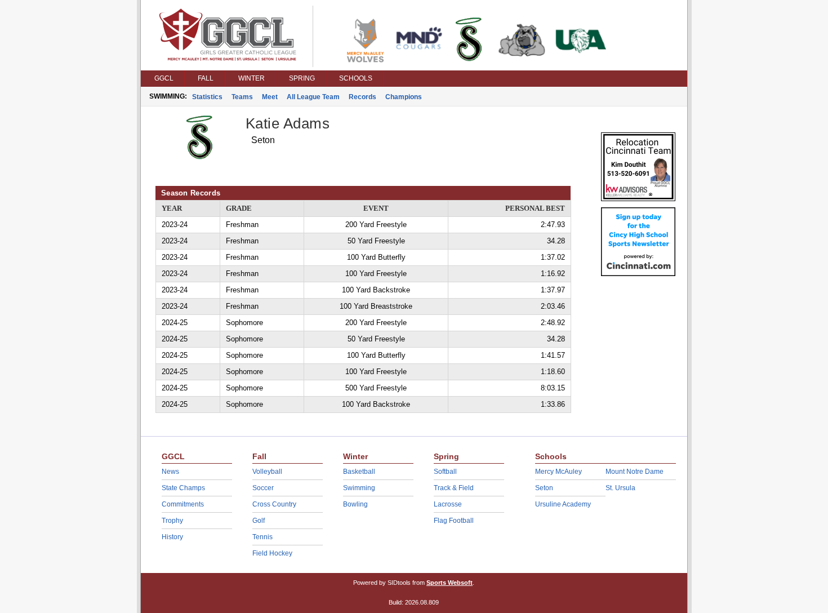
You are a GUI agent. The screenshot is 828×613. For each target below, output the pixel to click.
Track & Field (454, 488)
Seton (544, 488)
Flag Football (454, 521)
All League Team (313, 97)
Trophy (172, 521)
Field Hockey (272, 553)
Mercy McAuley (558, 472)
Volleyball (267, 472)
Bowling (355, 504)
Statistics (207, 97)
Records (362, 97)
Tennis (262, 537)
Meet (270, 97)
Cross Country (274, 504)
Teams (242, 97)
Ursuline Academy (563, 504)
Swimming (359, 488)
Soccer (263, 488)
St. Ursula (620, 488)
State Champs (183, 488)
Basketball (359, 472)
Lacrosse (448, 504)
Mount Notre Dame (635, 472)
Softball (445, 472)
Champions (403, 97)
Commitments (183, 504)
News (170, 472)
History (172, 537)
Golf (258, 521)
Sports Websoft (449, 582)
